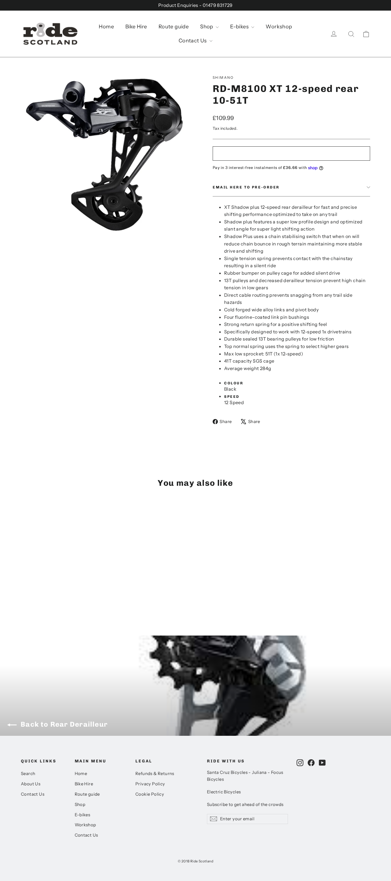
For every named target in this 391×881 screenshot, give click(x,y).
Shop (207, 26)
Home (106, 26)
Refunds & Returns (154, 773)
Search (28, 773)
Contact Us (193, 41)
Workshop (279, 26)
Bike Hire (136, 26)
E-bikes (240, 26)
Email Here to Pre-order (246, 187)
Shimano (223, 77)
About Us (30, 783)
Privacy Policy (150, 783)
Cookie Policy (149, 794)
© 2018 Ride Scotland (195, 861)
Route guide (174, 26)
